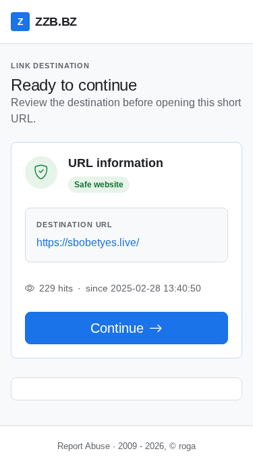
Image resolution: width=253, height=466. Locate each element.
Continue (117, 328)
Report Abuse (83, 446)
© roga (182, 446)
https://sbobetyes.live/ (87, 242)
